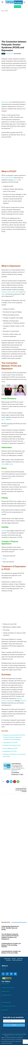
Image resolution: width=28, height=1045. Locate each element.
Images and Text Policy (7, 987)
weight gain (10, 700)
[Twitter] (11, 781)
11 (6, 532)
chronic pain (11, 292)
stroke (18, 292)
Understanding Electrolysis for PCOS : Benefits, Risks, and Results (21, 790)
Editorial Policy (5, 991)
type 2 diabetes (6, 419)
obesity (10, 464)
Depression (5, 102)
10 (25, 505)
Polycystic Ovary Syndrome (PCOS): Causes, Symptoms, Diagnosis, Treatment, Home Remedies (14, 737)
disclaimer (15, 770)
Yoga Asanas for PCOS (10, 742)
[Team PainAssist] (7, 769)
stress (3, 464)
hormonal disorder (8, 177)
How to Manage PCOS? (10, 748)
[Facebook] (7, 781)
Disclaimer (16, 1035)
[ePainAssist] (14, 2)
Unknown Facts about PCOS (12, 745)
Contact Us (4, 969)
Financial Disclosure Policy (8, 1006)
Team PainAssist (17, 53)
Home (2, 10)
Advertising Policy (6, 1002)
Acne (4, 559)
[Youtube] (15, 974)
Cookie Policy (5, 1010)
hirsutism (23, 700)
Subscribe (14, 1025)
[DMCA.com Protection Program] (6, 979)
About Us (3, 967)
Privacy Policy (5, 983)
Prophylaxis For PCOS (10, 751)
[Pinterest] (14, 781)
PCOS (6, 10)
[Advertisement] (14, 26)
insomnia (4, 292)
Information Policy (6, 995)
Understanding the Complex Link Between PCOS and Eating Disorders (11, 945)
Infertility (4, 530)
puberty (15, 180)
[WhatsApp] (18, 781)
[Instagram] (7, 974)
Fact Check (17, 6)
